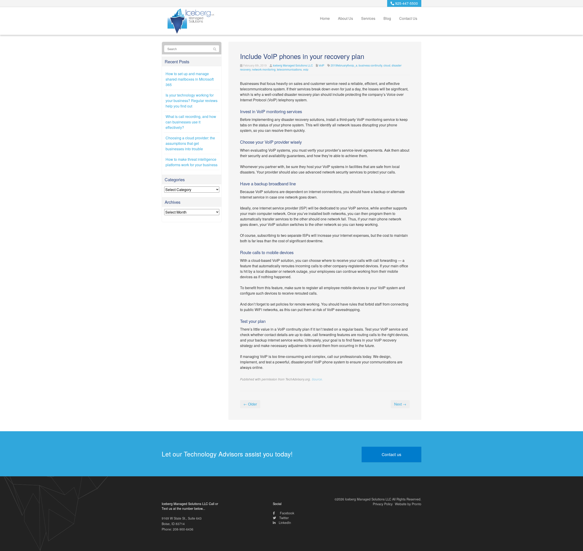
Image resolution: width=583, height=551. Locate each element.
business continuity (370, 65)
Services (368, 18)
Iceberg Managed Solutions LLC (293, 65)
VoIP (321, 65)
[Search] (214, 49)
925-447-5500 (406, 3)
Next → (400, 404)
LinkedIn (284, 522)
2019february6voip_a (344, 65)
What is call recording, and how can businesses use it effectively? (191, 122)
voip (305, 69)
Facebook (286, 513)
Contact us (391, 454)
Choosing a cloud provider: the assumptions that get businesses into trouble (190, 143)
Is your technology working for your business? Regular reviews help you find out (191, 100)
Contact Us (408, 18)
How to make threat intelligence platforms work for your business (191, 162)
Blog (387, 18)
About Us (345, 18)
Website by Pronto (408, 504)
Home (325, 18)
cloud (387, 65)
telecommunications (289, 69)
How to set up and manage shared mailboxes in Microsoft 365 (190, 79)
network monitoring (264, 69)
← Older (250, 404)
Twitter (283, 517)
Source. (317, 379)
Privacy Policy (383, 504)
